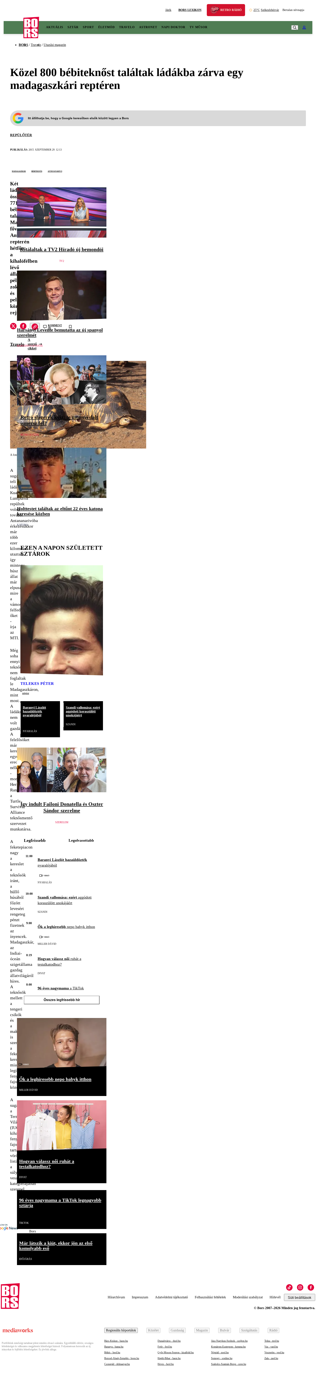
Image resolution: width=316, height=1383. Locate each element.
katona (22, 524)
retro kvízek (29, 434)
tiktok (24, 1222)
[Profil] (304, 27)
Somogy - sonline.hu (221, 1358)
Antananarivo (55, 170)
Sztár (72, 27)
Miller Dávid (47, 943)
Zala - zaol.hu (271, 1358)
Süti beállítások (299, 1297)
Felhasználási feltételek (210, 1297)
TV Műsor (198, 27)
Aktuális (54, 27)
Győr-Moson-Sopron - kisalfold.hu (176, 1352)
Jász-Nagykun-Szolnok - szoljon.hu (229, 1340)
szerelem (61, 822)
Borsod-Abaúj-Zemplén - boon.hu (121, 1358)
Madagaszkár (19, 170)
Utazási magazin (55, 45)
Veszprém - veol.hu (274, 1352)
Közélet (153, 1330)
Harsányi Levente (30, 345)
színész (25, 693)
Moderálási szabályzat (248, 1297)
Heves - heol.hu (166, 1364)
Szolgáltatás (249, 1330)
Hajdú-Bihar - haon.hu (169, 1358)
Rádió (273, 1330)
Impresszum (140, 1297)
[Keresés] (294, 27)
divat (41, 973)
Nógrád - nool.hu (220, 1352)
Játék (168, 10)
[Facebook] (311, 1287)
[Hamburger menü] (13, 27)
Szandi (70, 724)
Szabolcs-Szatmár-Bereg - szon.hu (228, 1364)
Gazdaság (177, 1330)
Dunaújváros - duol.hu (169, 1340)
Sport (88, 27)
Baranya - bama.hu (113, 1346)
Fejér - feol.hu (165, 1346)
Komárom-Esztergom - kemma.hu (228, 1346)
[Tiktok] (289, 1287)
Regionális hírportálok (121, 1330)
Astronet (148, 27)
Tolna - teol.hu (271, 1340)
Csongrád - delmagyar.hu (117, 1364)
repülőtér (21, 135)
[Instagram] (300, 1287)
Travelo (127, 27)
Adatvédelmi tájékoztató (171, 1297)
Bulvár (224, 1330)
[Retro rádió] (216, 10)
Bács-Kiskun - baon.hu (116, 1340)
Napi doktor (173, 27)
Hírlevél (275, 1297)
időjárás (25, 1259)
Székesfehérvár (266, 10)
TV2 (61, 261)
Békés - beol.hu (112, 1352)
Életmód (106, 27)
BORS (23, 45)
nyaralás (30, 731)
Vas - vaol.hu (271, 1346)
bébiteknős (36, 170)
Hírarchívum (116, 1297)
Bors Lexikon (189, 10)
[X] (13, 327)
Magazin (202, 1330)
